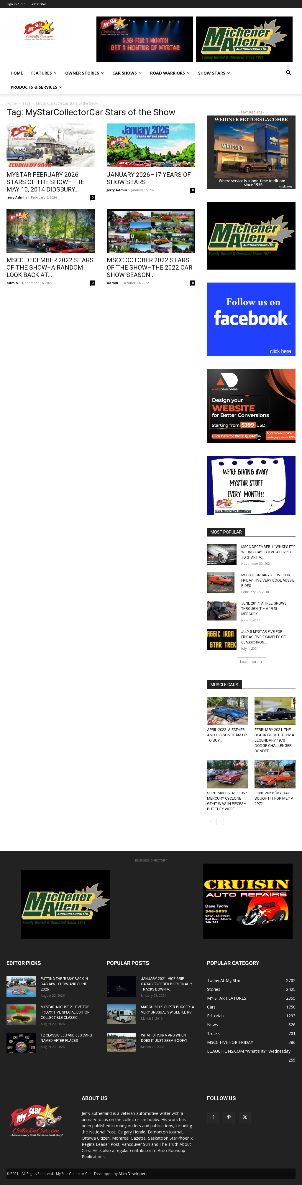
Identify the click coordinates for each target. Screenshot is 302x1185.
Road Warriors (167, 73)
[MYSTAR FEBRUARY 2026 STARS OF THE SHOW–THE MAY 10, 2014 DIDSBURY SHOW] (50, 145)
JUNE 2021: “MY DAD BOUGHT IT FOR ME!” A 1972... (274, 798)
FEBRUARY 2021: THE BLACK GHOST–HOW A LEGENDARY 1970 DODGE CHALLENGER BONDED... (274, 740)
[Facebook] (213, 1117)
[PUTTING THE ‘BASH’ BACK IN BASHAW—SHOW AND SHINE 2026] (21, 986)
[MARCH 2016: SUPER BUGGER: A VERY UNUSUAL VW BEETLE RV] (121, 1014)
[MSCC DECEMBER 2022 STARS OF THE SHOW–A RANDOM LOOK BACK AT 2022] (50, 231)
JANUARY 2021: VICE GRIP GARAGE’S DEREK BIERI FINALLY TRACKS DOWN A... (166, 984)
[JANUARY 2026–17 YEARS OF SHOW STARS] (151, 145)
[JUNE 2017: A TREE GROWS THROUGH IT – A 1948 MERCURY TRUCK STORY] (222, 610)
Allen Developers (133, 1173)
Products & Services (34, 87)
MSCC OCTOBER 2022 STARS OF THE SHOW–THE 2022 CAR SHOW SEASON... (149, 267)
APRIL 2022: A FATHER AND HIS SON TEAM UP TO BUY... (227, 734)
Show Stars (211, 73)
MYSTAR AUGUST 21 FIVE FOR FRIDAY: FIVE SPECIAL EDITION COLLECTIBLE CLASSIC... (65, 1012)
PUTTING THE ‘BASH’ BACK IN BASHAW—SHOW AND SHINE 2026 (64, 984)
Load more (249, 661)
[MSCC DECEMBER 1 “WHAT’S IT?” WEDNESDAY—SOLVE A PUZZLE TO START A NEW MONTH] (222, 554)
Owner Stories (82, 73)
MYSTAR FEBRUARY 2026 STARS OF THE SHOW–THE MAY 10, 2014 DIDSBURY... (45, 182)
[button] (288, 73)
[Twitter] (245, 1117)
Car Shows (124, 73)
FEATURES (41, 73)
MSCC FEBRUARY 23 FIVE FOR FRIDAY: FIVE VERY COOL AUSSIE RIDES (267, 580)
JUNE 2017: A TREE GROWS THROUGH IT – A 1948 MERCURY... (263, 608)
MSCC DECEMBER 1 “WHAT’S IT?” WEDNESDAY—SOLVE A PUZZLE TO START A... (268, 552)
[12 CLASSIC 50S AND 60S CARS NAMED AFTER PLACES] (21, 1043)
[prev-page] (210, 821)
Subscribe (38, 4)
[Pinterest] (229, 1117)
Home (17, 73)
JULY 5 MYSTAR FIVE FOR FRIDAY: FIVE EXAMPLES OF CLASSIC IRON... (263, 637)
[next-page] (220, 821)
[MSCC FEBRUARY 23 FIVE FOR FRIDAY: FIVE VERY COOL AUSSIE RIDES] (220, 582)
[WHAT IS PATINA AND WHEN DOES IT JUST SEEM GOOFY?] (121, 1042)
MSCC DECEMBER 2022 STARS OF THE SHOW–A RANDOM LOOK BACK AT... (49, 267)
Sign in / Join (16, 4)
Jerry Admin (16, 197)
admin (12, 282)
